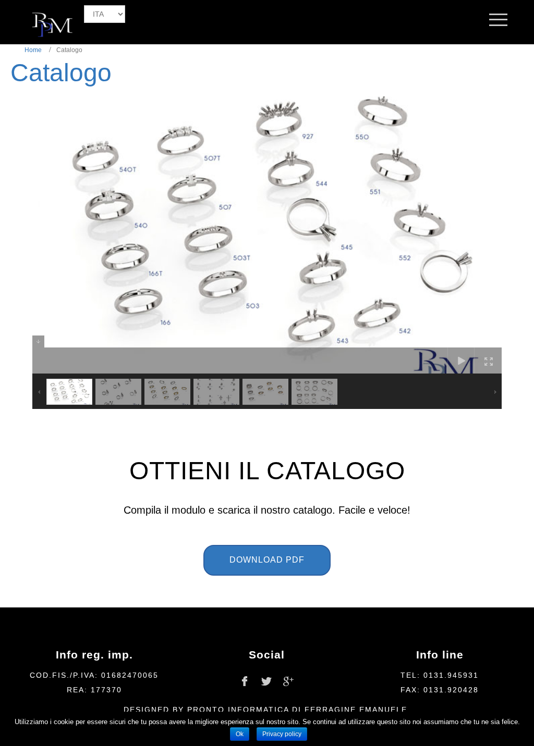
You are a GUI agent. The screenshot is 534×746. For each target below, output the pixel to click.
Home (33, 50)
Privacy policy (281, 734)
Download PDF (267, 559)
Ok (240, 734)
